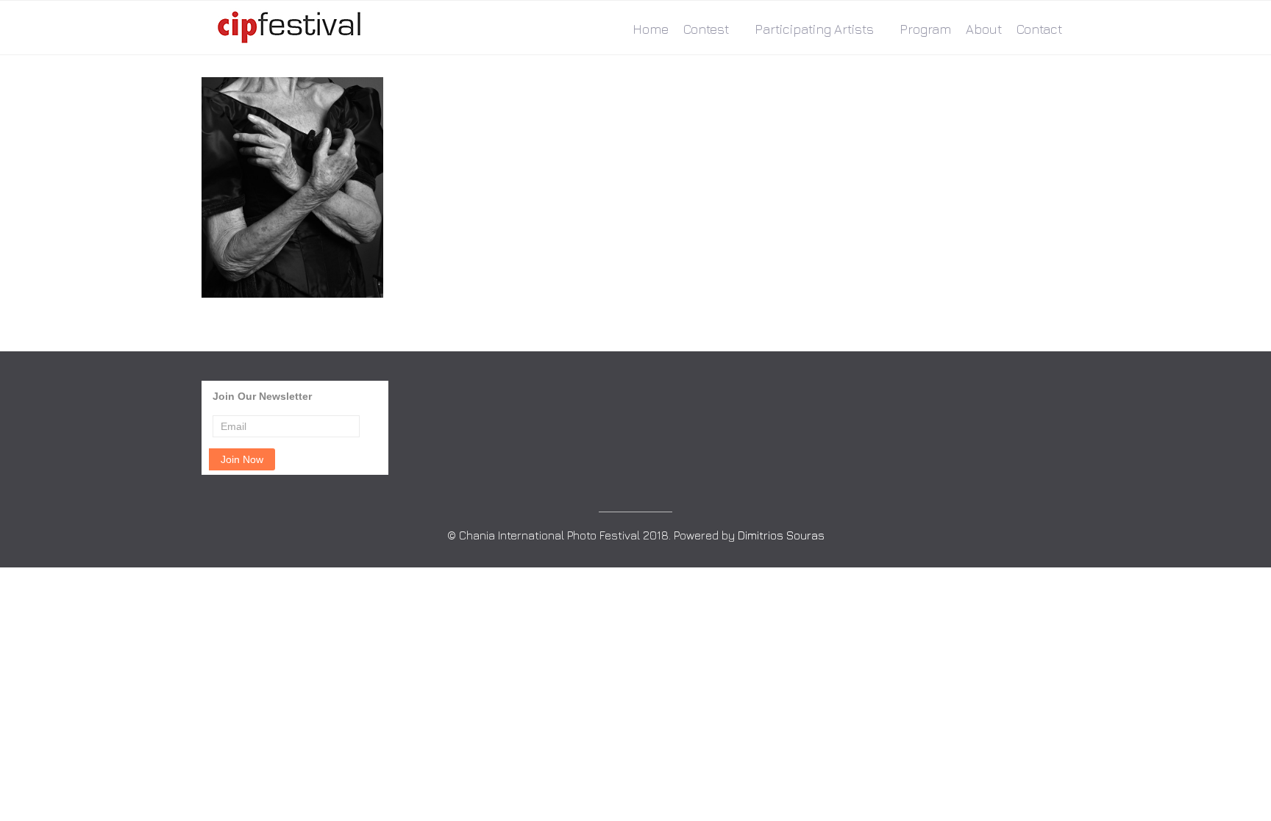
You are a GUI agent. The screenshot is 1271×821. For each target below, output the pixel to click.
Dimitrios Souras (781, 535)
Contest (706, 29)
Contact (1039, 29)
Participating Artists (814, 29)
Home (651, 29)
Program (925, 29)
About (984, 29)
